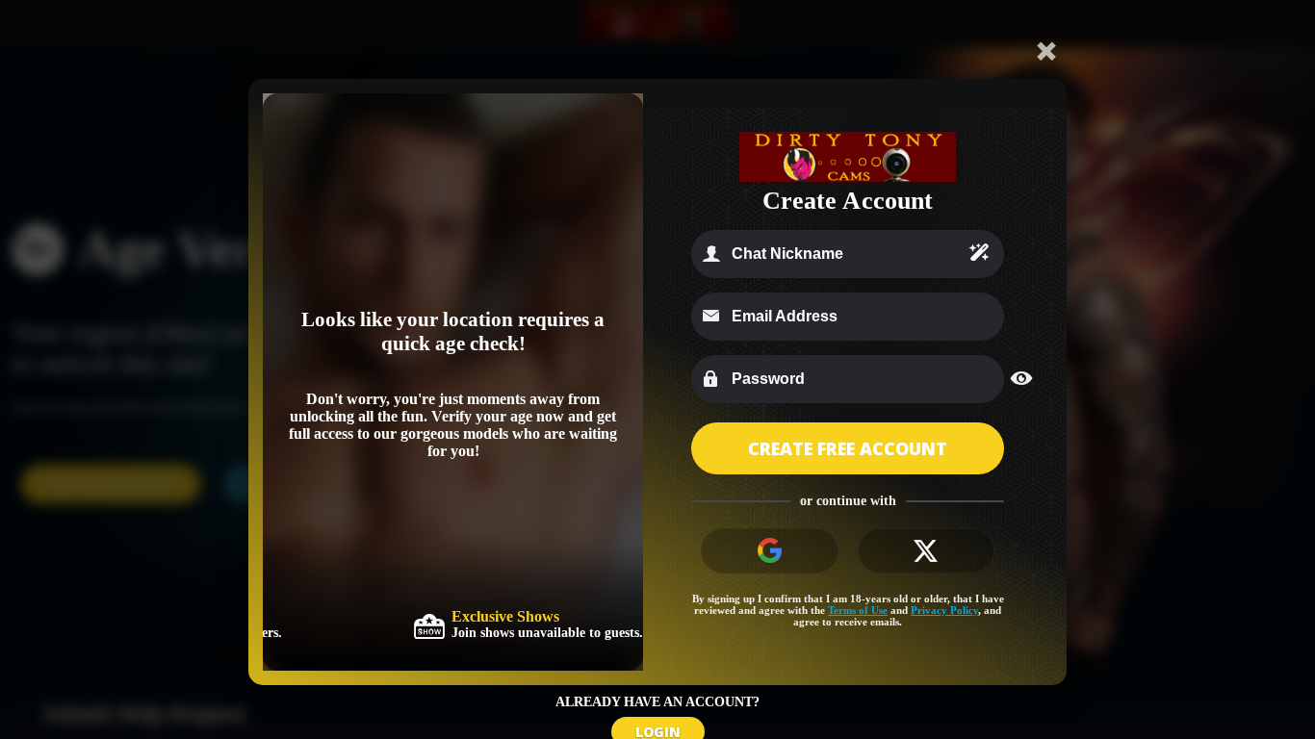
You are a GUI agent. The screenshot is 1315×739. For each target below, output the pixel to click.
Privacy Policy (944, 610)
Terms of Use (858, 610)
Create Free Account (847, 448)
